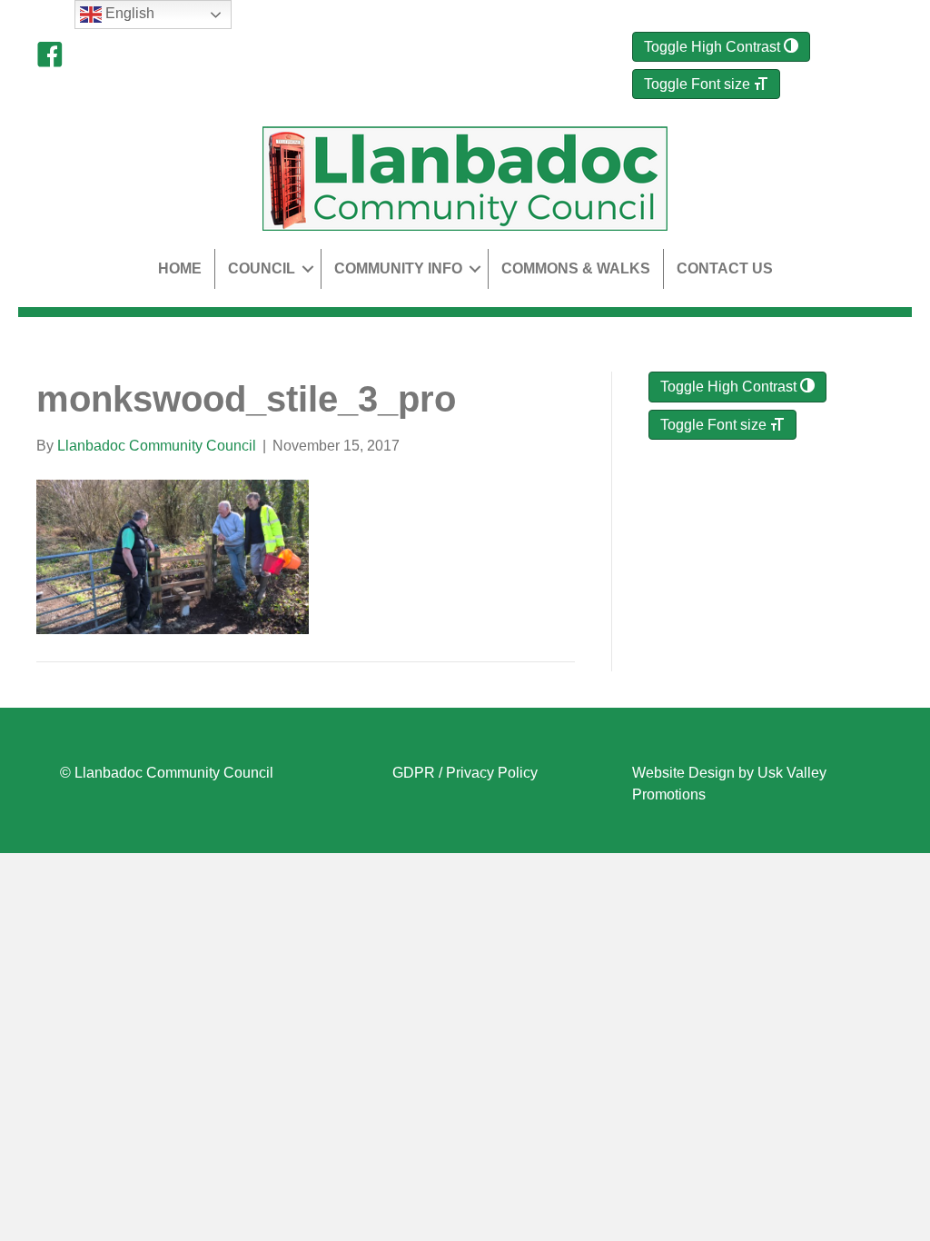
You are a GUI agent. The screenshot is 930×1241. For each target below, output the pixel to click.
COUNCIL (261, 268)
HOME (180, 268)
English (128, 13)
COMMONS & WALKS (575, 268)
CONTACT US (725, 268)
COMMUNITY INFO (398, 268)
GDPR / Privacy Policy (465, 772)
